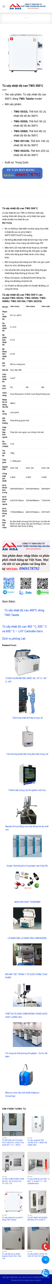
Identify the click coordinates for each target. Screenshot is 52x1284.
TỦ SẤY (26, 17)
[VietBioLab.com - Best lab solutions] (27, 6)
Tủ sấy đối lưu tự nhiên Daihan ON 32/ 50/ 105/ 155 (11, 1256)
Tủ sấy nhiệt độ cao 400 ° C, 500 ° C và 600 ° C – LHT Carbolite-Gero (38, 1181)
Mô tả (5, 202)
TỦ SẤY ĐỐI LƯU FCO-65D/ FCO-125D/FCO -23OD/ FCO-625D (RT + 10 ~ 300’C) (13, 1142)
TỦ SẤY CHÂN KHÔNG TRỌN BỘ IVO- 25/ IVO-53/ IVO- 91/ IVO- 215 (13, 1181)
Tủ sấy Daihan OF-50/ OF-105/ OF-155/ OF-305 (37, 1255)
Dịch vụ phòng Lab (13, 638)
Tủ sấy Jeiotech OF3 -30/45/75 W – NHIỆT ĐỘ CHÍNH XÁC (37, 1142)
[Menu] (3, 6)
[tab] (26, 203)
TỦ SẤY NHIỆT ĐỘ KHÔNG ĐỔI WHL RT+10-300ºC (37, 1219)
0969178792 (29, 568)
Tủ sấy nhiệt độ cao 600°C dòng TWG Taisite (12, 1219)
